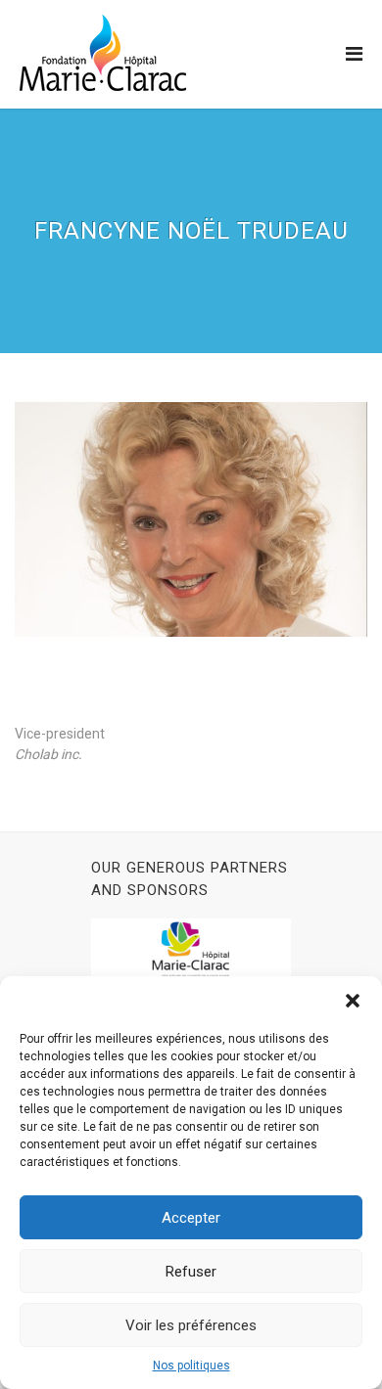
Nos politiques (191, 1365)
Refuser (191, 1271)
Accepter (191, 1218)
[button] (352, 1000)
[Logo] (103, 53)
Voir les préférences (191, 1325)
